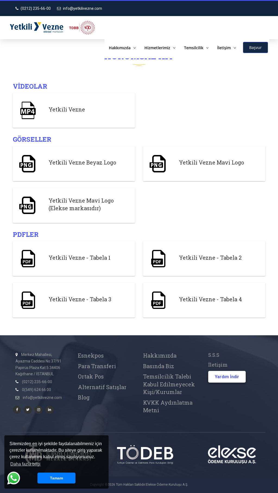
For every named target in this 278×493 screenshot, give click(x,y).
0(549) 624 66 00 (36, 389)
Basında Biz (158, 366)
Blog (84, 397)
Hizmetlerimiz (157, 47)
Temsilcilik (193, 47)
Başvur (255, 47)
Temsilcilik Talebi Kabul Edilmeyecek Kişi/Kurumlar (169, 384)
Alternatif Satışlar (102, 386)
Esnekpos (91, 355)
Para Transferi (97, 366)
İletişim (224, 47)
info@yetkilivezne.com (82, 8)
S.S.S (213, 355)
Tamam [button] (56, 478)
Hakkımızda (120, 47)
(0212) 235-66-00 (35, 8)
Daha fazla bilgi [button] (25, 464)
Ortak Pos (91, 376)
